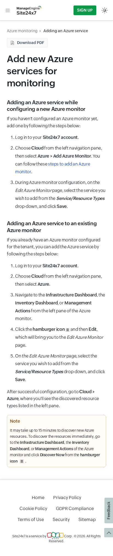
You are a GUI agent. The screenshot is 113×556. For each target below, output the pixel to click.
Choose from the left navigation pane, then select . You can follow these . (58, 159)
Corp (68, 536)
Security (61, 519)
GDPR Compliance (75, 508)
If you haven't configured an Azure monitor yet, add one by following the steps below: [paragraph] (52, 122)
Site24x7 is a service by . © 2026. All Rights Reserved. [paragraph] (56, 538)
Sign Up (85, 10)
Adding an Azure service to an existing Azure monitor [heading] (52, 226)
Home (38, 497)
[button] (7, 10)
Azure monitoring (22, 31)
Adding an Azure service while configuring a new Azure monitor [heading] (46, 105)
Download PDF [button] (30, 42)
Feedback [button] (108, 510)
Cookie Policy (33, 508)
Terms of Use (31, 519)
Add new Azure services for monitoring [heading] (40, 70)
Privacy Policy (67, 497)
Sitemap (87, 519)
